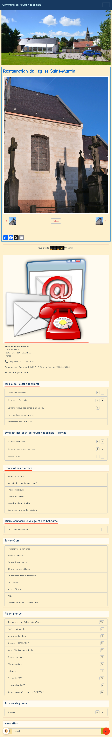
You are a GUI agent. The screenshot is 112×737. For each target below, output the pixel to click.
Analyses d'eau (14, 456)
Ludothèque (13, 582)
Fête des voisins (55, 664)
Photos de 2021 (55, 678)
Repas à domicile (15, 555)
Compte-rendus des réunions (21, 449)
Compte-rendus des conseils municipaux (26, 408)
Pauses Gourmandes (17, 562)
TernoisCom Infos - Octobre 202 (23, 602)
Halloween (55, 671)
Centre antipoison (16, 496)
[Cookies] (6, 731)
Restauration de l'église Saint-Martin (55, 622)
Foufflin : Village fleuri (55, 629)
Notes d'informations (17, 441)
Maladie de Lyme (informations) (22, 483)
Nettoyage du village (55, 636)
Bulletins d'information (18, 400)
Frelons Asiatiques (16, 490)
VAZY (10, 596)
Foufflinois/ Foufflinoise (55, 529)
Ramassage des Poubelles (20, 422)
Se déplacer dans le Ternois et (22, 576)
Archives (11, 712)
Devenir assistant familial (19, 503)
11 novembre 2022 (55, 685)
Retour (56, 221)
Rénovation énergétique (19, 569)
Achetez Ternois (15, 589)
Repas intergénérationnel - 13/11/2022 (55, 692)
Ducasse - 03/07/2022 (55, 643)
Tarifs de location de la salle (21, 415)
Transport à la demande (19, 549)
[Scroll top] (106, 731)
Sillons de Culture (16, 476)
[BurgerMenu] (106, 4)
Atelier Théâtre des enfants (55, 650)
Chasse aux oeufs (55, 657)
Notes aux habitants (17, 392)
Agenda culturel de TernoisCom (22, 510)
